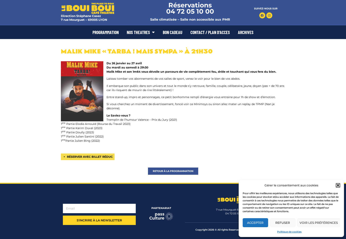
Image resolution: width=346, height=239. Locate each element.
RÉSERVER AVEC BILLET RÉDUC (90, 157)
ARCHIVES (245, 32)
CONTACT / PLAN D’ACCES (210, 32)
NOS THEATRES (138, 32)
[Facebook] (262, 15)
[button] (338, 185)
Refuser (282, 223)
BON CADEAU (172, 32)
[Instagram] (269, 15)
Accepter (255, 223)
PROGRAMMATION (106, 32)
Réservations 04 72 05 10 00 (190, 8)
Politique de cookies (289, 231)
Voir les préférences (319, 223)
